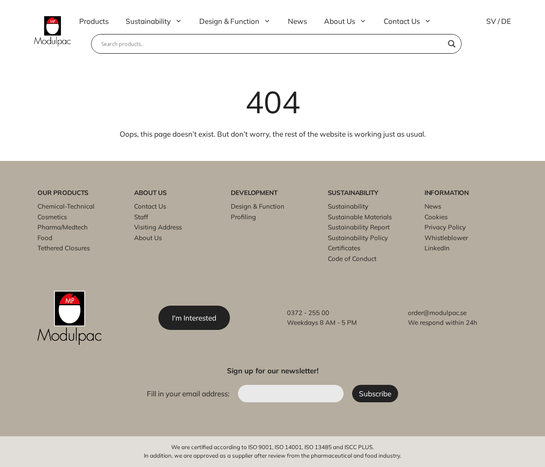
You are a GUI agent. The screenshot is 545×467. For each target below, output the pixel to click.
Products (94, 21)
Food (44, 238)
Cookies (436, 217)
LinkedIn (437, 248)
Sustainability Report (359, 227)
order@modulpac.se (437, 313)
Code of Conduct (352, 259)
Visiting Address (158, 227)
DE (506, 21)
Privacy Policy (445, 227)
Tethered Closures (63, 248)
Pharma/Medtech (62, 227)
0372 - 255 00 (308, 313)
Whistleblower (446, 238)
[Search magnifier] (452, 44)
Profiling (243, 217)
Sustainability (148, 21)
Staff (141, 217)
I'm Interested (194, 317)
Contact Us (402, 21)
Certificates (344, 248)
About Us (339, 21)
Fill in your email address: (189, 393)
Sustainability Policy (358, 238)
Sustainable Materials (360, 217)
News (297, 21)
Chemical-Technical (66, 206)
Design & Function (229, 21)
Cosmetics (52, 217)
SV (491, 21)
